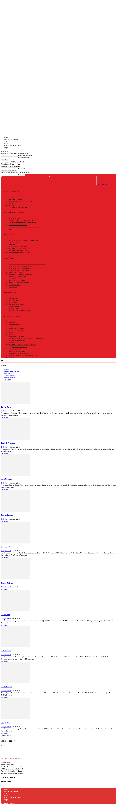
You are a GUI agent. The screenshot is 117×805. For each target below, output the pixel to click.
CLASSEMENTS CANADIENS (16, 304)
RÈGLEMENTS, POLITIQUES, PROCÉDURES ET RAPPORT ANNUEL (26, 338)
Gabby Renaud (6, 551)
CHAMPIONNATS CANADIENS (16, 272)
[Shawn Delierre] (15, 579)
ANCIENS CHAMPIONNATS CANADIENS (19, 283)
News (6, 137)
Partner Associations (11, 139)
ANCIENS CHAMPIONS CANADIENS (18, 280)
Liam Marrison (6, 479)
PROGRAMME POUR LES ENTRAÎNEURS (19, 248)
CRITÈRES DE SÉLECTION (15, 306)
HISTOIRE (11, 342)
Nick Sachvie (6, 651)
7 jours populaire (9, 375)
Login (6, 143)
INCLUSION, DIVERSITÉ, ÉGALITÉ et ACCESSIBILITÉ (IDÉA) (24, 240)
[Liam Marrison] (15, 475)
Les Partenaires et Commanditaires (17, 340)
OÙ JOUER (11, 203)
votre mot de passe (24, 157)
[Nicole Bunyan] (15, 683)
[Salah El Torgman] (15, 439)
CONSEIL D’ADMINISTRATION (16, 330)
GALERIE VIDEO (13, 287)
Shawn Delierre (7, 583)
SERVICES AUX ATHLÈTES (16, 308)
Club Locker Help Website (12, 145)
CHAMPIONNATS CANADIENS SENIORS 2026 (20, 268)
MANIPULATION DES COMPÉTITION (18, 225)
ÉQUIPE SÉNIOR (13, 298)
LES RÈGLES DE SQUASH (15, 199)
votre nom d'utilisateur (25, 155)
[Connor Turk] (15, 403)
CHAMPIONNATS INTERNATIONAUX (18, 276)
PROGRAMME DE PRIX (15, 349)
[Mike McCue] (15, 719)
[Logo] (25, 184)
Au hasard (7, 380)
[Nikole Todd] (15, 611)
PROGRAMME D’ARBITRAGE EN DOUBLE (19, 253)
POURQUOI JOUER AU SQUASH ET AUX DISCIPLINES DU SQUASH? (26, 197)
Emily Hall (4, 411)
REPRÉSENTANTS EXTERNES (16, 336)
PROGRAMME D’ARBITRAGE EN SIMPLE (19, 250)
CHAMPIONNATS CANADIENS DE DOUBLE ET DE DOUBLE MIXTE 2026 (27, 264)
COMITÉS (11, 334)
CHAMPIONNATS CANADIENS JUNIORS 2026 (20, 266)
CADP (10, 229)
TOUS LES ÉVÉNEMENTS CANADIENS (19, 270)
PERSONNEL (12, 332)
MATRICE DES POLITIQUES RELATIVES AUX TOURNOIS (23, 227)
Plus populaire (9, 373)
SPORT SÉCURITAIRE (14, 218)
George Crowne (7, 515)
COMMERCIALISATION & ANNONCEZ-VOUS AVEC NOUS (23, 355)
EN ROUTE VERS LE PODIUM (16, 328)
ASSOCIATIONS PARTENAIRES (17, 351)
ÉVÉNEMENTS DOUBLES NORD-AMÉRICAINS (21, 274)
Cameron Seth (6, 547)
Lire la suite (4, 417)
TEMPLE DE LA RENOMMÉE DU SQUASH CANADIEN (22, 345)
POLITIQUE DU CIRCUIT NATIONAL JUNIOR (20, 310)
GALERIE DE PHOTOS (14, 285)
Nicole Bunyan (6, 687)
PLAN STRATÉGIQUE (14, 324)
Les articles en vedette (11, 371)
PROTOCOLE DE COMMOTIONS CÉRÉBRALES (24, 223)
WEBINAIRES (12, 244)
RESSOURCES (16, 242)
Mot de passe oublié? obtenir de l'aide (13, 162)
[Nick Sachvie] (15, 647)
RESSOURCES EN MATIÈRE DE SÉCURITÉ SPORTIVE (23, 220)
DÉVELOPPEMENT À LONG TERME (18, 246)
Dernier (6, 369)
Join (5, 141)
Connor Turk (6, 407)
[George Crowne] (15, 511)
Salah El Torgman (8, 443)
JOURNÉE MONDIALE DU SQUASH (18, 207)
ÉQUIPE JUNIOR (13, 302)
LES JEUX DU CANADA (15, 278)
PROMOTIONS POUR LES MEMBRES (18, 353)
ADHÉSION (11, 205)
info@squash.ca (17, 773)
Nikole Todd (5, 614)
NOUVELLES (12, 322)
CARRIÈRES (12, 357)
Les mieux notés (9, 378)
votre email (21, 168)
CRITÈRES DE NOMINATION (19, 347)
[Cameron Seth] (15, 543)
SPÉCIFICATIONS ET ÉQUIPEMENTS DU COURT (21, 201)
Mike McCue (6, 723)
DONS (10, 326)
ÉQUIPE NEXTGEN (13, 300)
